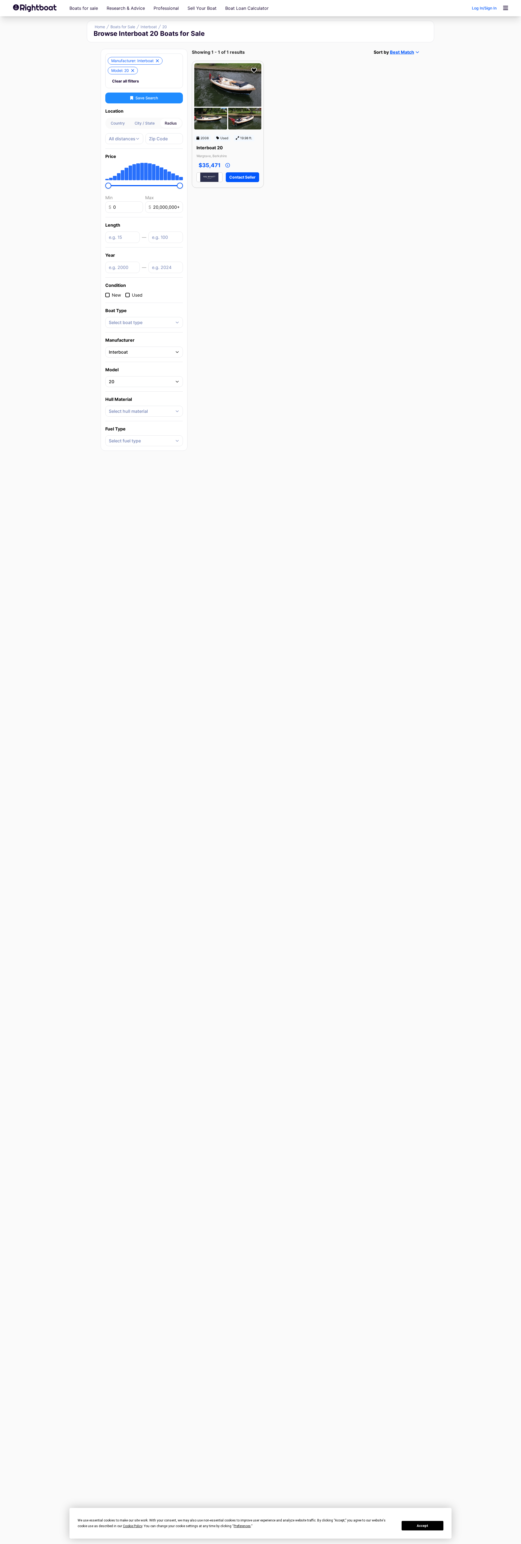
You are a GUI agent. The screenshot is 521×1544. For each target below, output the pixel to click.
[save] (254, 70)
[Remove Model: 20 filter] (132, 70)
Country (118, 123)
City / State (145, 123)
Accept (422, 1526)
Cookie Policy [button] (132, 1526)
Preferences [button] (242, 1526)
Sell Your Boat (202, 8)
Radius (171, 123)
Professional (166, 8)
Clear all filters (125, 81)
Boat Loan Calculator (247, 8)
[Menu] (505, 8)
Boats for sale (83, 8)
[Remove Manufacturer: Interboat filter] (157, 60)
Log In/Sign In (484, 8)
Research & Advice (126, 8)
